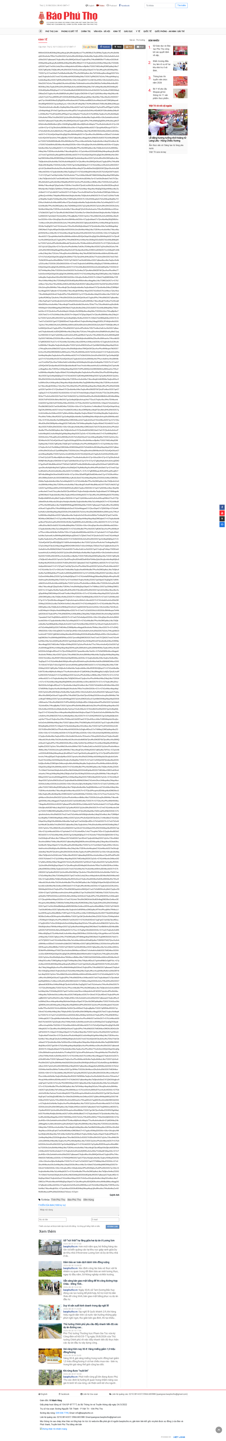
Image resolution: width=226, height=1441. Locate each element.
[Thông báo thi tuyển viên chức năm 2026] (180, 80)
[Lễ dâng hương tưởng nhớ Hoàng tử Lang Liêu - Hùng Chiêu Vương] (168, 122)
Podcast (113, 5)
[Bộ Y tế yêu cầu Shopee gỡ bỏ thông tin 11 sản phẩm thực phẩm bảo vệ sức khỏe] (180, 92)
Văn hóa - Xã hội (102, 31)
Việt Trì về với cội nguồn (160, 105)
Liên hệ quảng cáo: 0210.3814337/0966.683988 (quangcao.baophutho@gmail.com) (149, 1394)
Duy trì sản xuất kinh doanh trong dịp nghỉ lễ (86, 1305)
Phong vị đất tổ (69, 31)
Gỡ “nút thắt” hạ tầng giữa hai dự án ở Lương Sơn (89, 1240)
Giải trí (180, 31)
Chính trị (85, 31)
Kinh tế (117, 31)
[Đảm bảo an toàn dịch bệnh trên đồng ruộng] (50, 1269)
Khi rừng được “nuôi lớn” (75, 1370)
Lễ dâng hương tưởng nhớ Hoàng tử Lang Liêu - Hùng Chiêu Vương (167, 139)
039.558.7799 (62, 1413)
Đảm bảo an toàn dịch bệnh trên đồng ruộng (86, 1262)
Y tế (138, 31)
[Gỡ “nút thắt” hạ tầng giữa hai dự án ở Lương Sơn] (50, 1247)
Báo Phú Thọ (74, 1199)
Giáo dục (128, 31)
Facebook (124, 5)
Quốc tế (147, 31)
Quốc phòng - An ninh (165, 31)
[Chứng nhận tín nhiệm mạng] (53, 1429)
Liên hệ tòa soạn (90, 1394)
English (91, 5)
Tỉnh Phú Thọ (58, 1199)
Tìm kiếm (181, 5)
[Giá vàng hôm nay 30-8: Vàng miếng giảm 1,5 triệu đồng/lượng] (50, 1355)
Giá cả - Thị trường (137, 40)
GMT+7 (54, 5)
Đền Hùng (88, 1199)
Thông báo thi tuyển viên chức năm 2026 (160, 79)
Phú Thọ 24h (52, 31)
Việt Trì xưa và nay (157, 152)
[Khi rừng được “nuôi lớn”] (50, 1377)
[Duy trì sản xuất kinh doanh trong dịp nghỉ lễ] (50, 1312)
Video (101, 5)
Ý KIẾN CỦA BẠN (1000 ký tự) (52, 1205)
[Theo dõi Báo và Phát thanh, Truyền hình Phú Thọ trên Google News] (89, 47)
